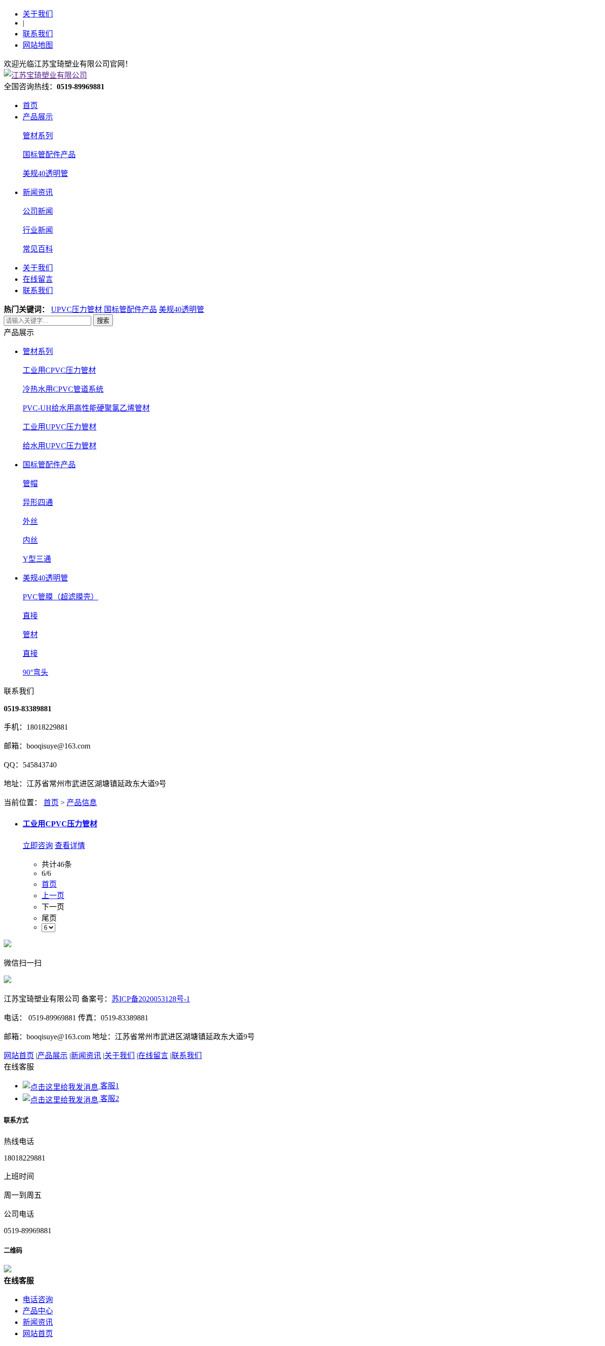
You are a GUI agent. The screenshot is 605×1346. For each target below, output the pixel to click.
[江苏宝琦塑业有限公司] (45, 75)
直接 (30, 616)
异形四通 (38, 502)
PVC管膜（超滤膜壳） (60, 597)
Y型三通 (37, 559)
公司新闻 (38, 211)
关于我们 (38, 14)
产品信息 (82, 803)
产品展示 (38, 117)
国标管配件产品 (49, 155)
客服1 (108, 1086)
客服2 (108, 1098)
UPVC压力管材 (77, 309)
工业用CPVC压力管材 (59, 370)
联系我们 (38, 34)
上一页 (53, 896)
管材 (30, 635)
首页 (30, 105)
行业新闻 (38, 230)
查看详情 (70, 845)
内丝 (30, 540)
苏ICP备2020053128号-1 (151, 999)
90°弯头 (35, 672)
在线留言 (38, 279)
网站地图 (38, 45)
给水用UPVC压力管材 (59, 446)
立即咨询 (38, 845)
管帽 (30, 484)
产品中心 (38, 1311)
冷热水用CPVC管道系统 (63, 389)
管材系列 (38, 136)
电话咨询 (38, 1300)
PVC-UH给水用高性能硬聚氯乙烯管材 (86, 408)
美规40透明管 (45, 173)
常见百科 (38, 249)
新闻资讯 (38, 192)
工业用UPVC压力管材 (59, 427)
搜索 (103, 320)
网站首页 (19, 1056)
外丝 (30, 521)
